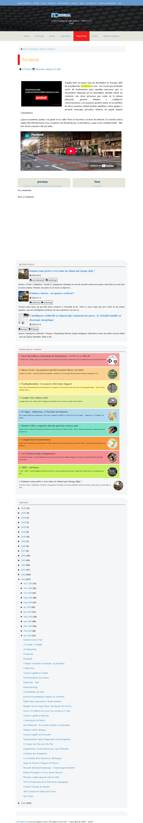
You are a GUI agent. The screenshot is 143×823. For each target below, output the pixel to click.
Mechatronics (63, 3)
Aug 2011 (28, 602)
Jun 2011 (28, 612)
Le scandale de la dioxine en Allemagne (42, 758)
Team (94, 36)
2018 (23, 546)
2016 (23, 555)
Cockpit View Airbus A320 (34, 398)
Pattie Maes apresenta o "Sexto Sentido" (42, 701)
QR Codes (28, 796)
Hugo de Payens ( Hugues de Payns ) (41, 763)
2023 (24, 522)
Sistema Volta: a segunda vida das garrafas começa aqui (49, 425)
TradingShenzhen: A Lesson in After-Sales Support (46, 384)
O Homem (28, 654)
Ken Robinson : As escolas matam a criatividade (46, 725)
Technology (91, 3)
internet (43, 49)
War (119, 3)
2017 (23, 551)
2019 (23, 541)
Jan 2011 (28, 635)
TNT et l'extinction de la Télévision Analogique (45, 782)
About (52, 36)
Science (74, 3)
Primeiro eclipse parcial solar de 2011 (41, 777)
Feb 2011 (28, 631)
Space (82, 3)
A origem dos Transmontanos (36, 439)
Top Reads (66, 36)
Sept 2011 (28, 598)
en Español (33, 49)
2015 (23, 560)
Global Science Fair (32, 640)
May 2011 (28, 616)
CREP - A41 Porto (30, 467)
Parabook (51, 49)
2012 (23, 574)
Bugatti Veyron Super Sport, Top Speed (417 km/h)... (47, 706)
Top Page (39, 36)
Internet (52, 3)
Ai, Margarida (29, 649)
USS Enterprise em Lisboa (36, 678)
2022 (24, 527)
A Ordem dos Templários (35, 753)
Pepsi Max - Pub (31, 682)
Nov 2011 (28, 588)
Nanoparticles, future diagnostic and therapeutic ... (47, 739)
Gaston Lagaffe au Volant (35, 673)
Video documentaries (107, 3)
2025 (24, 513)
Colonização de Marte (34, 720)
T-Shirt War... (29, 668)
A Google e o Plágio (32, 644)
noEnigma (21, 821)
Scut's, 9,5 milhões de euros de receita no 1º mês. (47, 711)
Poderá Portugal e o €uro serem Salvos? (43, 772)
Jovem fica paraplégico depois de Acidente (43, 696)
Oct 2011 (28, 593)
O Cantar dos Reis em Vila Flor (38, 744)
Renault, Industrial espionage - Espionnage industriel (49, 768)
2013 (23, 570)
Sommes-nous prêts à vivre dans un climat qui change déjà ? (51, 481)
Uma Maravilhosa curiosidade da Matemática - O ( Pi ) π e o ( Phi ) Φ (55, 356)
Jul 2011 (27, 607)
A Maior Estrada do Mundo (36, 787)
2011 (23, 579)
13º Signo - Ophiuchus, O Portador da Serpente (44, 411)
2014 (23, 565)
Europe (36, 3)
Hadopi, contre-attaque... (35, 730)
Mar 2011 (28, 626)
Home (26, 36)
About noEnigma (24, 3)
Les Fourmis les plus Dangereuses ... (39, 453)
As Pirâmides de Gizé (33, 692)
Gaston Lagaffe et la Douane (37, 734)
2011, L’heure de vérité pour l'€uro (39, 791)
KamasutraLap (30, 687)
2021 (23, 532)
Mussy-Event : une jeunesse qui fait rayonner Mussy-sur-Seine (52, 370)
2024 (24, 518)
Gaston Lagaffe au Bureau (36, 715)
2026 (24, 508)
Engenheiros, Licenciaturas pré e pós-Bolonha (46, 749)
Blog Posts (81, 36)
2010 (23, 803)
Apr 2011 (28, 621)
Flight (43, 3)
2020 (24, 536)
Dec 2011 (28, 583)
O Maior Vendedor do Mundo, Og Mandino (44, 663)
